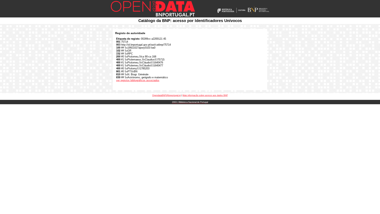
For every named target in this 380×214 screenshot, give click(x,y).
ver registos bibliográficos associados (137, 80)
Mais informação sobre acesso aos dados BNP (205, 95)
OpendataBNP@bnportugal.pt (166, 95)
